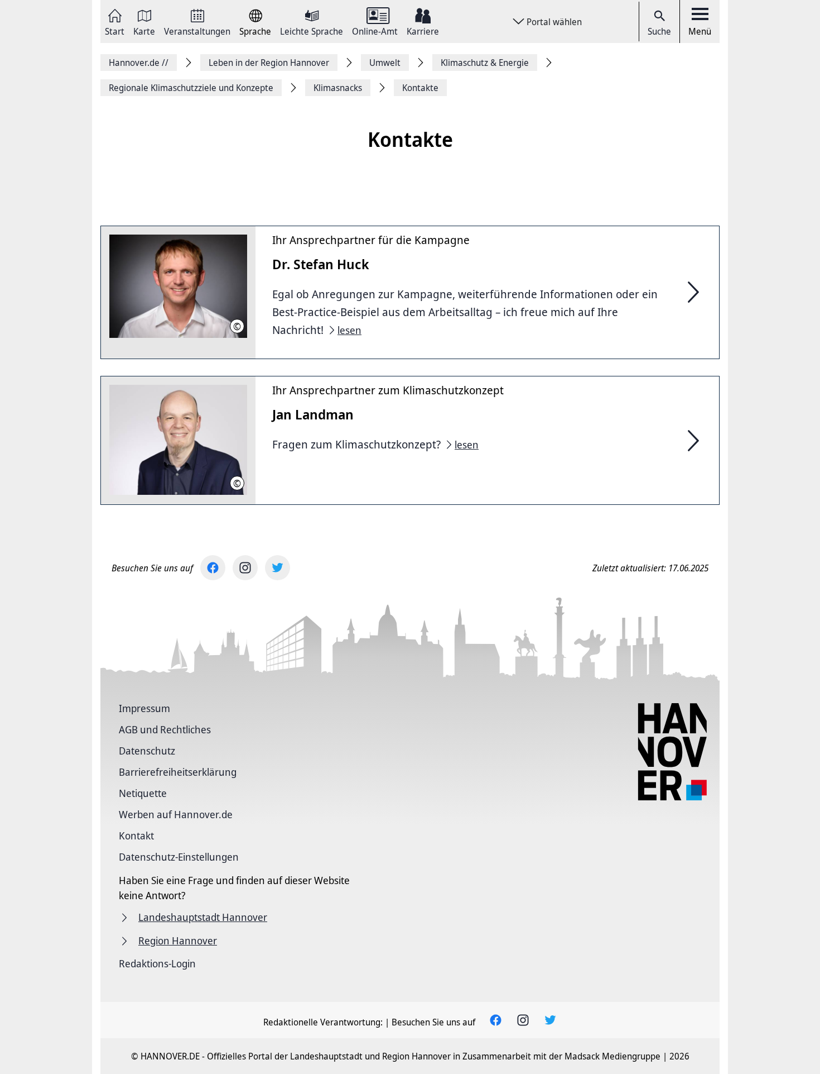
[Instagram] (245, 567)
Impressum (144, 708)
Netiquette (143, 793)
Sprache (255, 30)
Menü (699, 31)
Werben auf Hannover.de (176, 814)
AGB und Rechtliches (165, 729)
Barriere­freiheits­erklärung (178, 772)
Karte (144, 30)
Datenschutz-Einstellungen (179, 857)
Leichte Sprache (311, 30)
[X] (277, 567)
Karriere (423, 30)
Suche (659, 31)
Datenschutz (147, 751)
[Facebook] (212, 567)
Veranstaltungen (197, 30)
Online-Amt (375, 30)
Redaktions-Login (157, 963)
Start (114, 30)
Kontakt (136, 835)
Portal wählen (554, 22)
